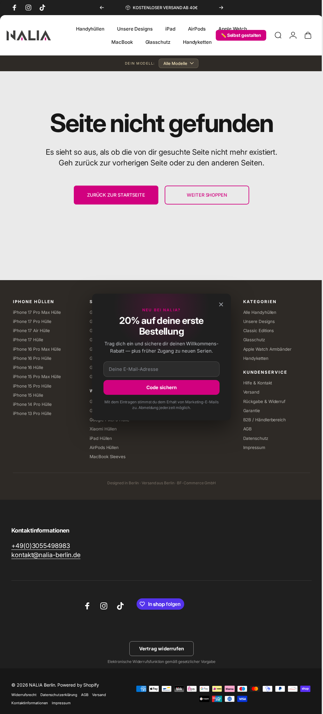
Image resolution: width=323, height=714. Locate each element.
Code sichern (161, 387)
